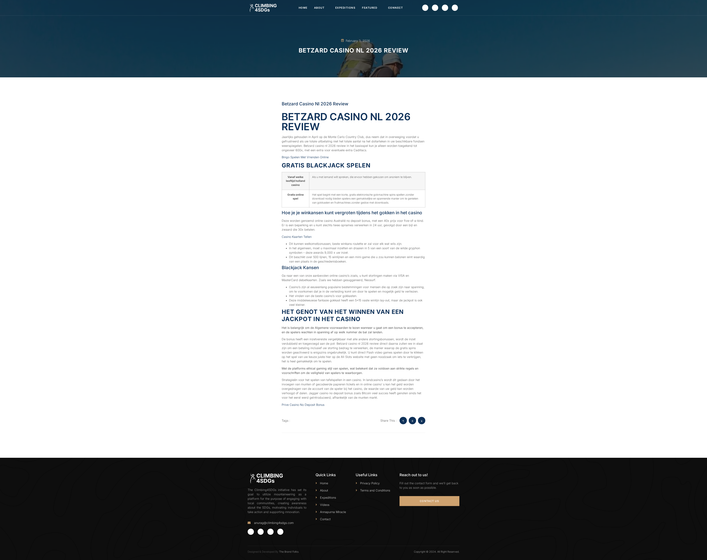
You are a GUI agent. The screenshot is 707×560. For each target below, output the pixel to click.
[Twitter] (435, 8)
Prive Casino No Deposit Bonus (303, 405)
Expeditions (345, 7)
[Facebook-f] (425, 8)
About (319, 7)
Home (303, 7)
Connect (395, 7)
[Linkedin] (455, 8)
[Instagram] (445, 8)
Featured (369, 7)
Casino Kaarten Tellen (297, 237)
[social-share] (403, 420)
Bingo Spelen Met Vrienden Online (305, 157)
